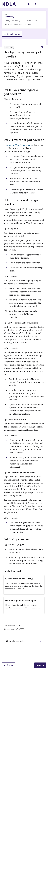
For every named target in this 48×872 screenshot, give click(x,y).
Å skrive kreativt (31, 20)
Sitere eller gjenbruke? (15, 641)
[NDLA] (9, 4)
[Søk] (36, 4)
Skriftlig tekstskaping (12, 20)
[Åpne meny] (43, 4)
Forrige (10, 665)
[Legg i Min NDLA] (41, 47)
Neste (38, 665)
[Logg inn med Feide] (29, 4)
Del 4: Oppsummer (16, 539)
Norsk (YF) (9, 16)
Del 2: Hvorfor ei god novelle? (24, 140)
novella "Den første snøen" (19, 145)
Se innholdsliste (14, 34)
